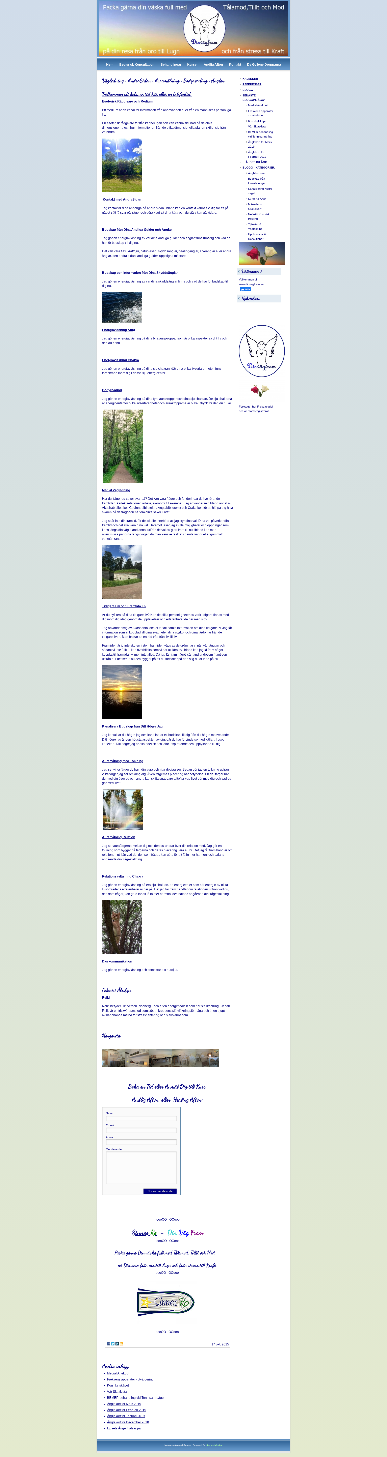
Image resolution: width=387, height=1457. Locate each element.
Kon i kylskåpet (118, 1385)
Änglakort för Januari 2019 (126, 1416)
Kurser (192, 64)
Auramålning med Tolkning (122, 761)
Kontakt (235, 64)
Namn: (110, 1113)
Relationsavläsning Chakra (122, 876)
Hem (109, 64)
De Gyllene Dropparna (264, 64)
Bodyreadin (111, 390)
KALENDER (250, 78)
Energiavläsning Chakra (120, 360)
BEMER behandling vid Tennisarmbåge (135, 1397)
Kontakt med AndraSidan (122, 199)
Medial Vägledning (116, 490)
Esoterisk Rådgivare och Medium (127, 101)
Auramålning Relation (118, 837)
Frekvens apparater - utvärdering (130, 1379)
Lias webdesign (214, 1445)
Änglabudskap (257, 173)
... (254, 162)
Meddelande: (114, 1149)
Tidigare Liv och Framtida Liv (124, 606)
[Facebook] (108, 1343)
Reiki (106, 997)
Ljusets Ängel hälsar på (124, 1428)
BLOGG (247, 89)
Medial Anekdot (118, 1373)
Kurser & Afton (257, 198)
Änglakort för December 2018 (128, 1422)
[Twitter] (112, 1343)
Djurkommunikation (117, 961)
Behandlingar (170, 64)
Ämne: (110, 1137)
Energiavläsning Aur (117, 330)
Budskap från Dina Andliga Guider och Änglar (137, 229)
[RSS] (121, 1343)
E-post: (110, 1125)
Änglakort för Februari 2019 (126, 1410)
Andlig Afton (213, 64)
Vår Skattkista (117, 1391)
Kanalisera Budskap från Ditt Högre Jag (132, 726)
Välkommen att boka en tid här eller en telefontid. (147, 94)
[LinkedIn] (117, 1343)
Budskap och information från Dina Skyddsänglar (140, 272)
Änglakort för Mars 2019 (124, 1404)
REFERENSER (251, 84)
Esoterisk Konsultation (136, 64)
